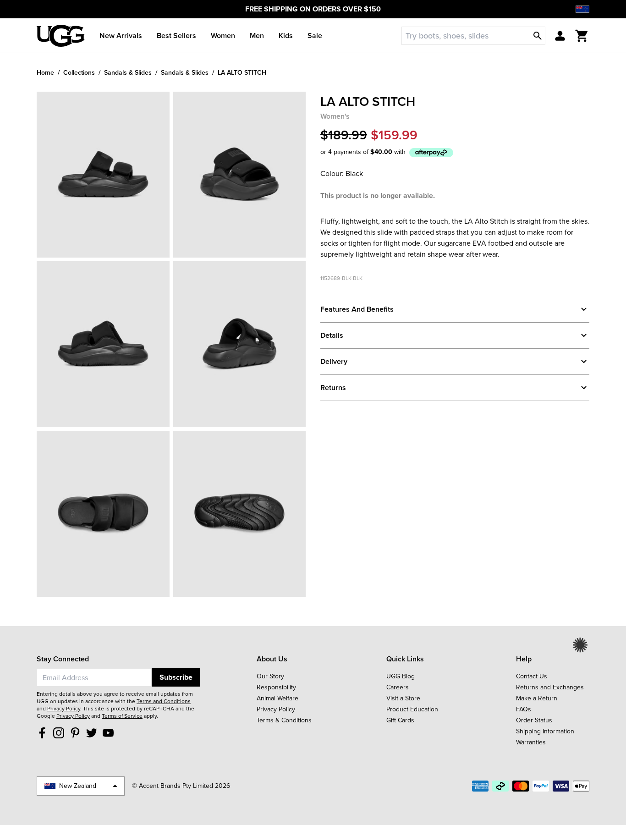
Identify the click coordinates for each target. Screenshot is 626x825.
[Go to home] (61, 36)
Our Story (270, 676)
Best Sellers (176, 35)
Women (223, 35)
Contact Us (531, 676)
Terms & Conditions (284, 720)
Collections (79, 72)
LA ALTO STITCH (242, 72)
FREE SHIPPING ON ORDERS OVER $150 (313, 9)
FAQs (523, 709)
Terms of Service (122, 716)
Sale (315, 35)
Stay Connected (63, 659)
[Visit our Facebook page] (42, 732)
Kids (286, 35)
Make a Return (536, 698)
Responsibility (276, 687)
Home (45, 72)
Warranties (531, 742)
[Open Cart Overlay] (582, 35)
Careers (397, 687)
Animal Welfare (277, 698)
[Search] (537, 35)
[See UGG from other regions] (582, 9)
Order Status (534, 720)
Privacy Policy (63, 708)
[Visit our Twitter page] (91, 732)
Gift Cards (400, 720)
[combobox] (94, 677)
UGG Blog (400, 676)
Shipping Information (545, 731)
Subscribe (175, 677)
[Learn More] (431, 152)
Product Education (412, 709)
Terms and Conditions (164, 701)
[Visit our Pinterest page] (75, 732)
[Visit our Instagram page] (58, 732)
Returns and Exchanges (550, 687)
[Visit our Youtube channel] (108, 732)
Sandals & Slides (128, 72)
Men (257, 35)
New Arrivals (120, 35)
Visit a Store (403, 698)
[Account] (560, 35)
